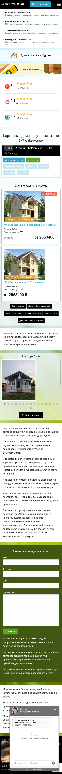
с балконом (33, 160)
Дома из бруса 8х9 (33, 313)
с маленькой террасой (14, 160)
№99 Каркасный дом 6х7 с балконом (24, 282)
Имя (5, 557)
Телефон (7, 569)
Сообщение (8, 592)
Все (50, 148)
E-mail (5, 581)
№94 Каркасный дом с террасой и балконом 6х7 (30, 224)
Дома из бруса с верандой (39, 306)
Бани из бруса (51, 313)
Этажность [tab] (37, 148)
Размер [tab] (21, 148)
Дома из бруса (18, 306)
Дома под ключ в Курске (36, 55)
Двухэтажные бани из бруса (31, 321)
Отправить (10, 631)
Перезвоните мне (40, 4)
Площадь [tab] (12, 153)
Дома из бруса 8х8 (13, 313)
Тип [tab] (9, 148)
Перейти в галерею (30, 415)
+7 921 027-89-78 (12, 4)
